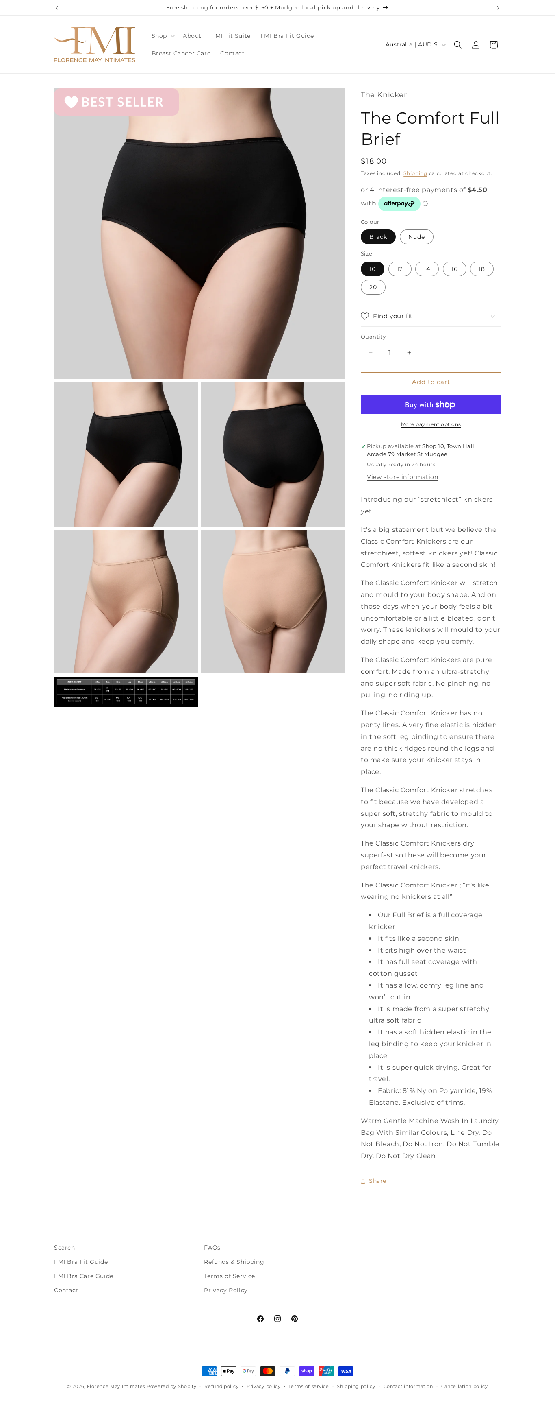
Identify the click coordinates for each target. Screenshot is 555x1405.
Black (378, 236)
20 (373, 287)
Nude (416, 236)
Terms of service (308, 1386)
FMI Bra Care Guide (83, 1276)
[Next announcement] (498, 7)
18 (482, 269)
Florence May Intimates (116, 1386)
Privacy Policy (225, 1290)
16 (454, 269)
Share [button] (377, 1180)
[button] (162, 35)
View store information (402, 477)
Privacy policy (264, 1386)
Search (64, 1247)
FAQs (212, 1247)
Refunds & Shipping (234, 1261)
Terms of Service (229, 1276)
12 (400, 269)
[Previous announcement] (57, 7)
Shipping (415, 173)
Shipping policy (356, 1386)
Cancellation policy (464, 1386)
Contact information (408, 1386)
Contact (66, 1290)
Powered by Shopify (172, 1386)
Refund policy (221, 1386)
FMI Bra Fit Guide (81, 1261)
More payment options (431, 424)
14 (427, 269)
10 (372, 269)
